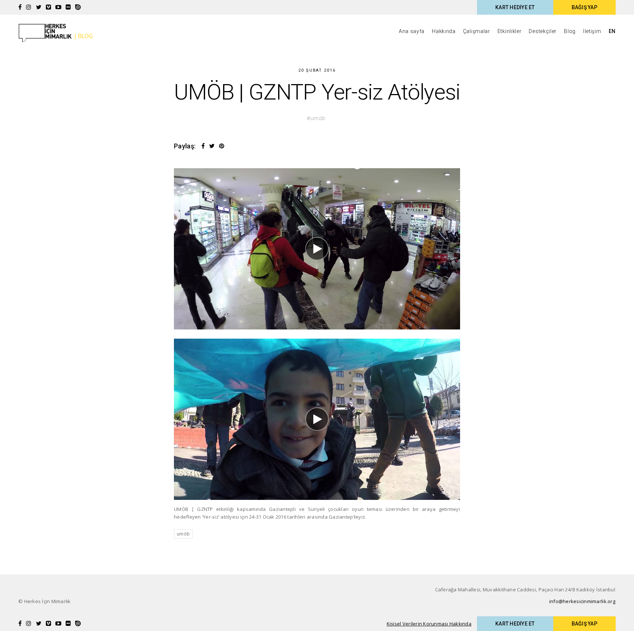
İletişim (592, 31)
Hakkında (444, 31)
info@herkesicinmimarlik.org (582, 601)
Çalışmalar (476, 31)
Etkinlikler (510, 31)
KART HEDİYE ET (515, 7)
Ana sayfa (412, 31)
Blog (570, 31)
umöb (317, 118)
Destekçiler (543, 31)
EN (612, 31)
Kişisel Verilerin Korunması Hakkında (429, 623)
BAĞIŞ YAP (584, 7)
